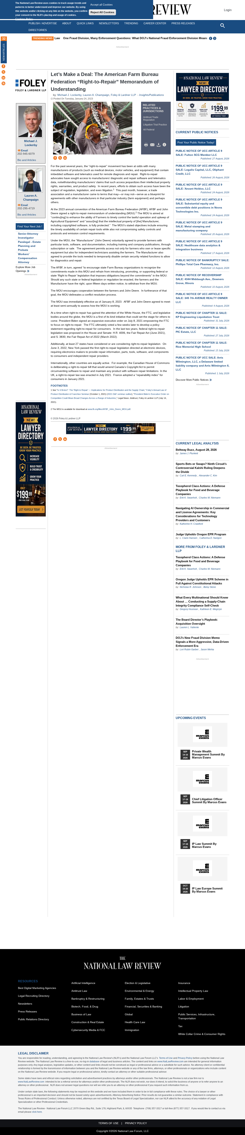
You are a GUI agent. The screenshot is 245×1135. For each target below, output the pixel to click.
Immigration (132, 1030)
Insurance (184, 983)
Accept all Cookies (101, 4)
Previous (211, 38)
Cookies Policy (24, 18)
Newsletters (109, 23)
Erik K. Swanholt (188, 497)
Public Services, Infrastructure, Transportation (196, 1016)
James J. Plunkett (189, 453)
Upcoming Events (191, 718)
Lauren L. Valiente (189, 627)
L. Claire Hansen (188, 538)
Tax (180, 1026)
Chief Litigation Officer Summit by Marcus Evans (209, 801)
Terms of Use (166, 1058)
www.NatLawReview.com (170, 1061)
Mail (153, 145)
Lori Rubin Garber (189, 649)
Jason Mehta (207, 649)
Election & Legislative (137, 983)
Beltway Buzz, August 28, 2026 (196, 449)
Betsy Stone (209, 587)
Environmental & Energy (139, 990)
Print (147, 145)
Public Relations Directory (33, 1019)
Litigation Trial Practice (155, 124)
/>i (165, 145)
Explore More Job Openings (25, 269)
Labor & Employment (191, 998)
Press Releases (27, 1011)
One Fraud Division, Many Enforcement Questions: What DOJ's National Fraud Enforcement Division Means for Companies (138, 38)
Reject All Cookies (102, 12)
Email (24, 150)
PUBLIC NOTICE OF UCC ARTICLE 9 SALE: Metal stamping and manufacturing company (199, 226)
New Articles (3, 52)
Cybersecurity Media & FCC (88, 1030)
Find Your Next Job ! (29, 226)
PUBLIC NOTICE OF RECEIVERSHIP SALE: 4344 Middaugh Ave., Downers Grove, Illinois (200, 279)
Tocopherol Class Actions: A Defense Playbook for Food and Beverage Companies (200, 490)
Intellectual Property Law (193, 990)
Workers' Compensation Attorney (27, 258)
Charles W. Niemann (209, 497)
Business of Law (81, 1014)
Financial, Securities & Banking (143, 1006)
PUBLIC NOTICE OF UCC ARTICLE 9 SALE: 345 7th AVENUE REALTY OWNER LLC (202, 298)
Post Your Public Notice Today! (195, 142)
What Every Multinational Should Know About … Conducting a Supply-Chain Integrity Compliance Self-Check (202, 601)
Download (159, 145)
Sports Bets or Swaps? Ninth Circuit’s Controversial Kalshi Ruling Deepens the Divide (201, 467)
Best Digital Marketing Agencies (37, 988)
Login (228, 10)
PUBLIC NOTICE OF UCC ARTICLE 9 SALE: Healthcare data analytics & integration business (199, 245)
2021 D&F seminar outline (119, 394)
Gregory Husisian (189, 609)
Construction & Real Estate (87, 1022)
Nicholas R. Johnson (190, 587)
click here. (37, 1112)
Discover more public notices (192, 379)
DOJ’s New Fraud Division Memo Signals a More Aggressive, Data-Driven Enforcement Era (202, 641)
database (94, 1061)
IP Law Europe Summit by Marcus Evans (207, 890)
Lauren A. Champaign (30, 197)
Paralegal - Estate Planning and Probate (29, 245)
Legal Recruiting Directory (33, 995)
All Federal (148, 129)
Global (129, 1014)
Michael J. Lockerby (31, 143)
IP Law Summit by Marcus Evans (204, 845)
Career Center (155, 23)
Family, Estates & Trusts (139, 998)
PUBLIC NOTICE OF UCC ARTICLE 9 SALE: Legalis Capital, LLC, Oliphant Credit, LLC (200, 169)
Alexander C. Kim (208, 475)
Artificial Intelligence (83, 983)
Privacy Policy (185, 1058)
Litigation (183, 1006)
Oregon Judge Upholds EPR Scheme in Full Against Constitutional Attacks (202, 581)
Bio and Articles (26, 160)
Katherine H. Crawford (191, 524)
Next (215, 38)
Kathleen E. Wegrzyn (211, 609)
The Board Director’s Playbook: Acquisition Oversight (197, 621)
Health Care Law (135, 1022)
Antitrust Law (79, 990)
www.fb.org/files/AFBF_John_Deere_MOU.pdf (109, 409)
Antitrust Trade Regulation (150, 118)
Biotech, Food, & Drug (84, 1006)
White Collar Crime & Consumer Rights (201, 1034)
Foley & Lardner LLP (123, 94)
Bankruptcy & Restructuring (88, 998)
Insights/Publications (151, 94)
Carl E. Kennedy (188, 475)
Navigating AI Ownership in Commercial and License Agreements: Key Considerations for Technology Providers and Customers (202, 514)
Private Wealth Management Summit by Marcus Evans (208, 754)
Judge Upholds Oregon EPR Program (201, 534)
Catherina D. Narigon (210, 538)
